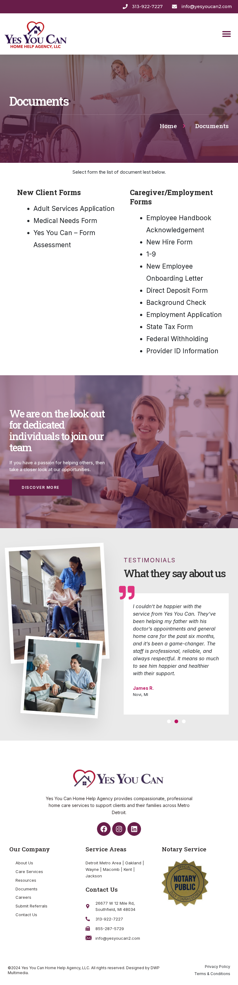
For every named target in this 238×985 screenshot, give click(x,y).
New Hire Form (169, 242)
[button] (226, 34)
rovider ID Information (182, 351)
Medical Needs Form (65, 221)
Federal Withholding (177, 339)
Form (184, 327)
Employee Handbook (178, 218)
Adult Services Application (74, 208)
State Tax (160, 327)
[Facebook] (104, 829)
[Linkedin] (134, 829)
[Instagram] (119, 829)
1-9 (151, 254)
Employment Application (184, 315)
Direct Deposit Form (177, 290)
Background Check (176, 302)
